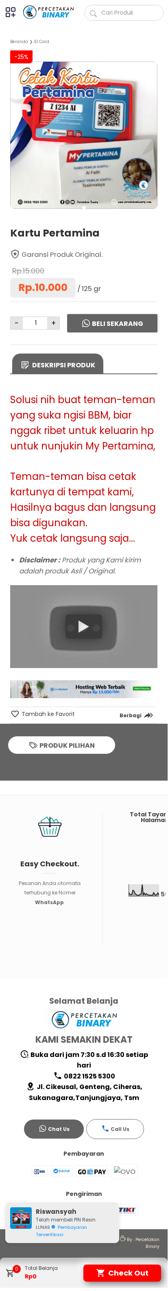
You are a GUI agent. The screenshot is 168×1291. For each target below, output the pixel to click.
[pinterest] (128, 734)
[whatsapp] (142, 734)
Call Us (120, 1129)
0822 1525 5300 (89, 1076)
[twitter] (114, 734)
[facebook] (101, 734)
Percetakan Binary (147, 1243)
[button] (84, 207)
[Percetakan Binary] (49, 12)
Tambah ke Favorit (47, 714)
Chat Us (59, 1129)
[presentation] (16, 128)
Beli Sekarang (117, 323)
